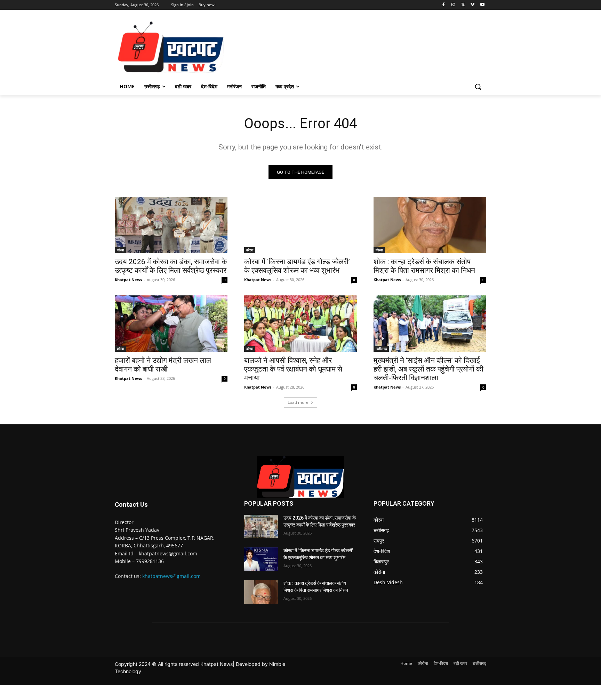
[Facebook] (444, 5)
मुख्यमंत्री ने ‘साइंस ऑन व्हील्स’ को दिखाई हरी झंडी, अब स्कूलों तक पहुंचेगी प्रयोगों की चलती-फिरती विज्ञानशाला (428, 369)
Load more (298, 402)
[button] (478, 86)
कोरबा (120, 249)
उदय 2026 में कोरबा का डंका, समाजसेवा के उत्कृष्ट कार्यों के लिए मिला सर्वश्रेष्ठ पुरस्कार (171, 266)
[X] (463, 5)
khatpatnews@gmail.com (171, 576)
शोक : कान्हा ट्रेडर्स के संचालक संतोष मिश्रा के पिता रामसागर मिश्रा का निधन (424, 266)
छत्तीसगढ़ (381, 348)
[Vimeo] (472, 5)
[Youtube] (482, 5)
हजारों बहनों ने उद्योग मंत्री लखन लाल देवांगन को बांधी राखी (163, 364)
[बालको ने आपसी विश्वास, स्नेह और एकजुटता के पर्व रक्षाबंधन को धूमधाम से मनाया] (300, 323)
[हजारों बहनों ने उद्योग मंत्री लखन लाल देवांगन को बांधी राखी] (171, 323)
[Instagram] (453, 5)
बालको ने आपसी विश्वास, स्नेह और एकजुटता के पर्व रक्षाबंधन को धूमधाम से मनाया (293, 369)
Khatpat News (128, 279)
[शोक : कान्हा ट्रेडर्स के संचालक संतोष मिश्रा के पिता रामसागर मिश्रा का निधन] (430, 225)
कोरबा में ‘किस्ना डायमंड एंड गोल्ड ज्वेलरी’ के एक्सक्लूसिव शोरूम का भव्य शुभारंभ (297, 266)
